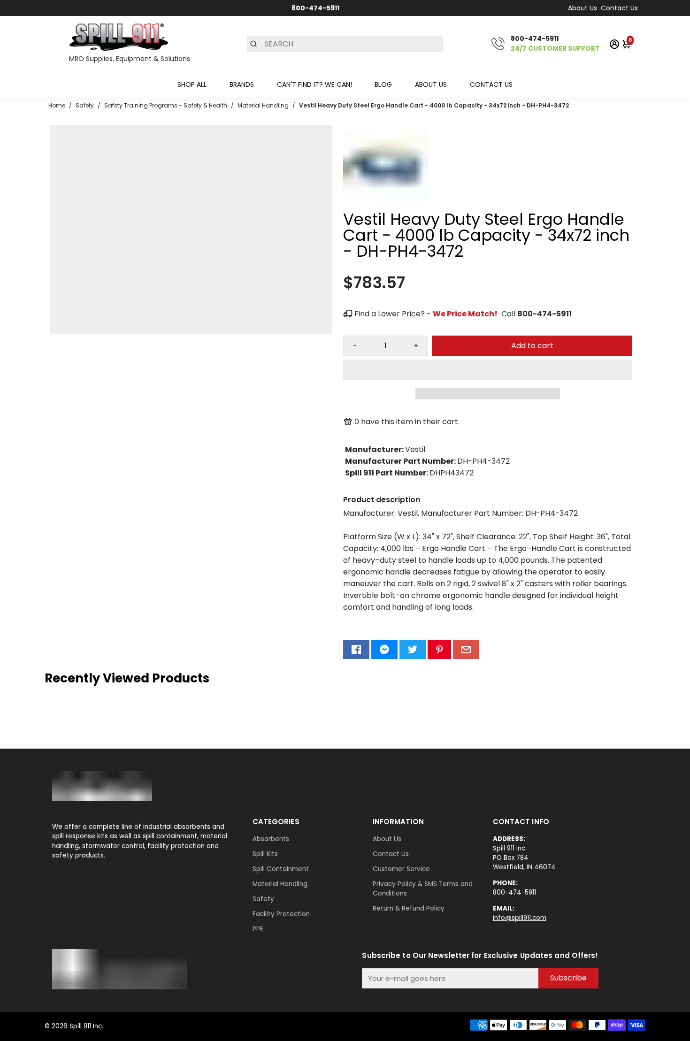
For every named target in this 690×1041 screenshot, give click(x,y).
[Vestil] (385, 206)
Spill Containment (281, 869)
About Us (582, 8)
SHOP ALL (192, 84)
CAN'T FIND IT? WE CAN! (314, 84)
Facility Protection (281, 914)
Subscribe (568, 977)
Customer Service (401, 869)
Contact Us (619, 8)
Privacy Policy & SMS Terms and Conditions (423, 889)
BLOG (383, 84)
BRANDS (242, 84)
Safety (263, 899)
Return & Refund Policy (409, 908)
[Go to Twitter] (412, 649)
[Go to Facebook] (356, 649)
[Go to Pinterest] (439, 649)
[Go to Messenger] (384, 649)
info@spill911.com (519, 917)
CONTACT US (491, 84)
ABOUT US (431, 84)
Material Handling (280, 884)
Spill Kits (265, 854)
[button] (487, 370)
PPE (258, 929)
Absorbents (271, 838)
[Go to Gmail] (466, 649)
